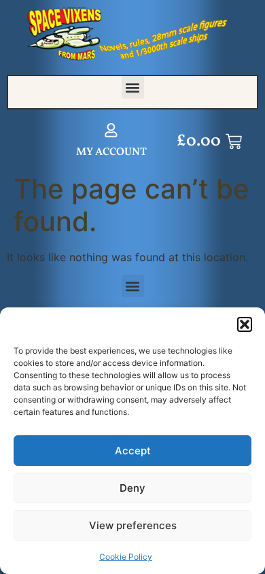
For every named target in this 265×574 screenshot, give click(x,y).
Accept (133, 450)
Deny (132, 488)
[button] (244, 324)
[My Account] (111, 130)
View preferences (133, 525)
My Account (111, 152)
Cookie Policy (125, 557)
